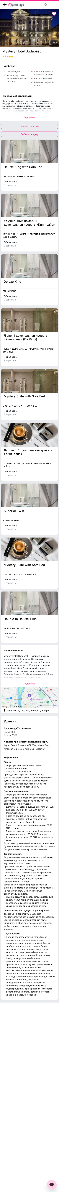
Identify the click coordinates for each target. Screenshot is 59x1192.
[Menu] (54, 5)
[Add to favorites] (54, 14)
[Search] (37, 4)
